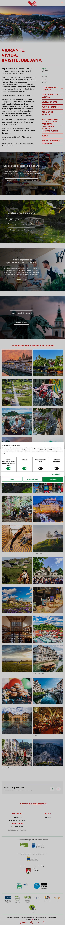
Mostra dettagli (56, 474)
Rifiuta (12, 479)
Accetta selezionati (32, 479)
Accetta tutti (53, 479)
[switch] (24, 468)
